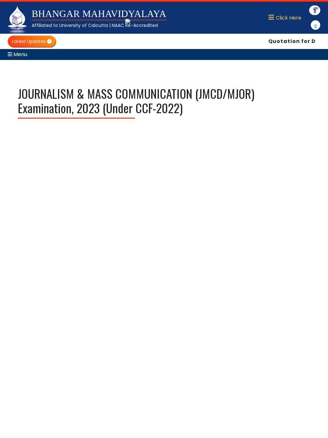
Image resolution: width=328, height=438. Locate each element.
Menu (19, 54)
